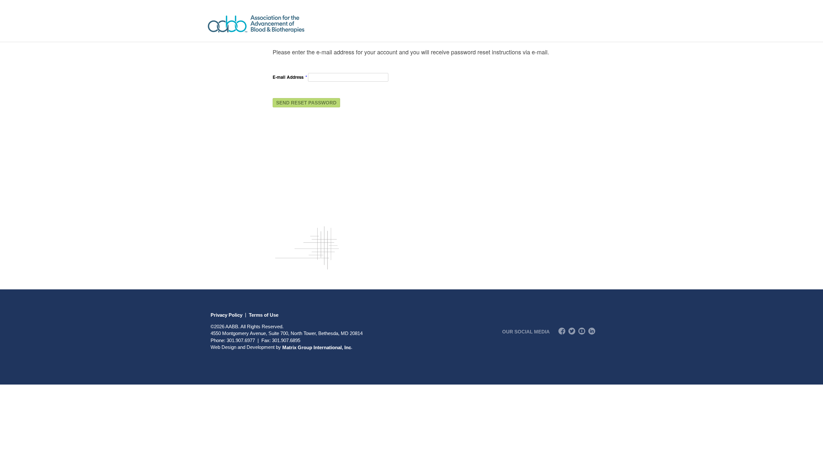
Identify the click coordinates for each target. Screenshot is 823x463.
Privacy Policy (226, 314)
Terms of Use (263, 314)
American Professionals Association (274, 24)
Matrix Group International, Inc (316, 347)
